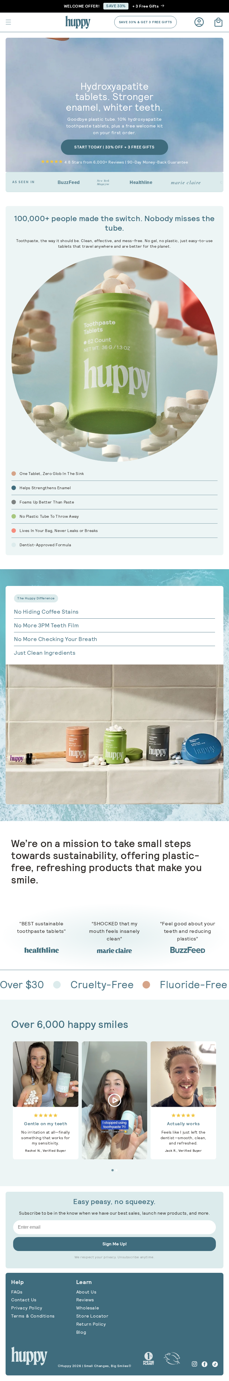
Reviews (85, 1300)
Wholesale (87, 1308)
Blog (81, 1332)
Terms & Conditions (33, 1316)
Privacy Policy (26, 1308)
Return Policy (91, 1324)
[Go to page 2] (116, 1170)
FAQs (16, 1292)
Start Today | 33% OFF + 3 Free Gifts (114, 147)
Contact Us (24, 1300)
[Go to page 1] (112, 1170)
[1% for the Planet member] (149, 1358)
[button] (8, 22)
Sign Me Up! (114, 1244)
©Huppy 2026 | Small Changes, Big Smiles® (95, 1366)
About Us (86, 1292)
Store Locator (92, 1316)
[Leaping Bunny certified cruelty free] (172, 1358)
